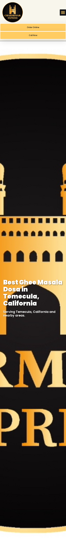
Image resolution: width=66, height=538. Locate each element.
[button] (63, 12)
